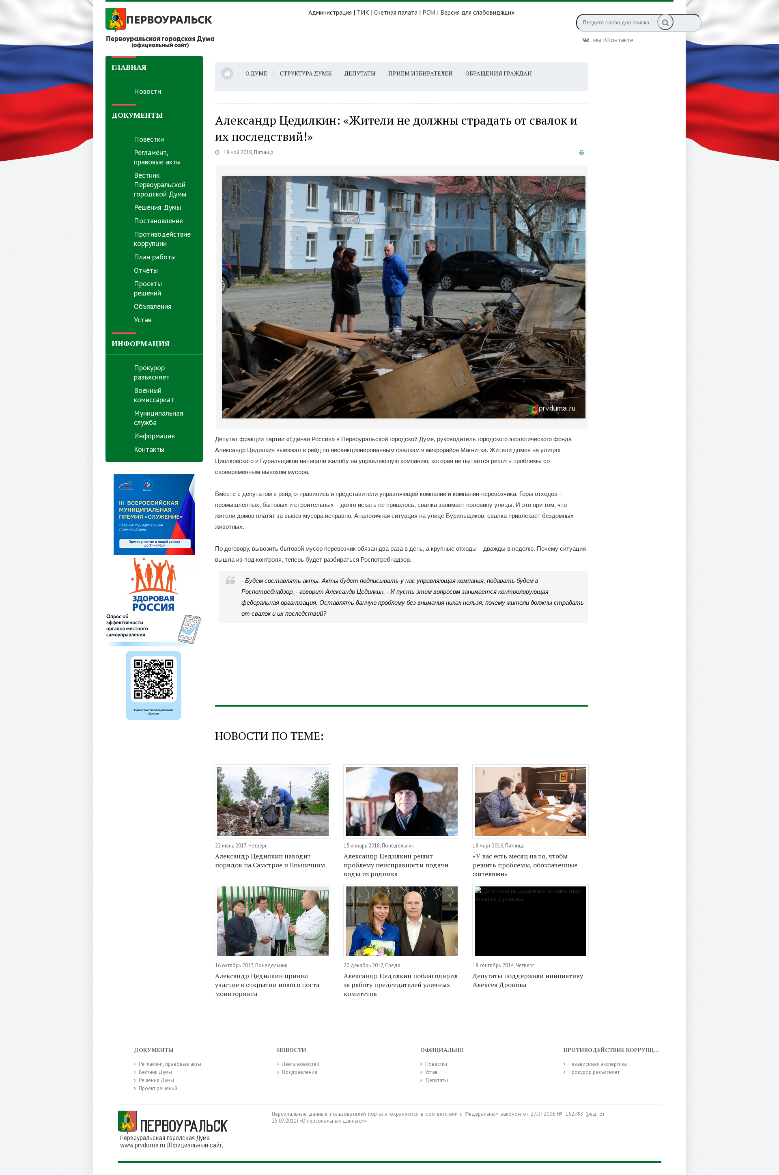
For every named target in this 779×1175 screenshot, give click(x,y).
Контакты (149, 449)
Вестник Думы (155, 1072)
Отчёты (146, 270)
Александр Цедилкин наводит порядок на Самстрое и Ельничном (270, 860)
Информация (154, 435)
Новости (147, 91)
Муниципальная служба (158, 417)
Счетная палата (395, 12)
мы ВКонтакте (613, 39)
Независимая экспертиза (597, 1064)
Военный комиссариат (154, 395)
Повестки (149, 139)
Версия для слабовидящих (477, 12)
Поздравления (299, 1072)
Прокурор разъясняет (152, 372)
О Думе (256, 73)
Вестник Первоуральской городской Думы (160, 184)
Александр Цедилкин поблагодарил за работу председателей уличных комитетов (401, 984)
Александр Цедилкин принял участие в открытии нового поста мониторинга (267, 984)
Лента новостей (300, 1064)
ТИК (363, 12)
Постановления (158, 220)
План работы (155, 256)
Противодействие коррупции (162, 238)
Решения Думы (157, 207)
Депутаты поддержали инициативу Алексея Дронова (528, 980)
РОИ (428, 12)
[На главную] (206, 28)
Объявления (153, 306)
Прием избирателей (420, 73)
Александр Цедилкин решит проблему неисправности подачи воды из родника (396, 865)
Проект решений (158, 1088)
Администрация (330, 12)
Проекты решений (148, 288)
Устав (142, 319)
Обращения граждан (498, 73)
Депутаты (360, 73)
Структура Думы (306, 73)
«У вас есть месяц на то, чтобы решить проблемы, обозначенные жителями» (525, 865)
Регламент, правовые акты (157, 157)
